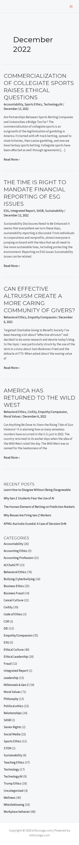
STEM (7, 748)
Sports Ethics (33, 104)
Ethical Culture (14, 650)
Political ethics (13, 706)
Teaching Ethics (14, 762)
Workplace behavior (17, 812)
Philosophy (11, 699)
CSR (6, 621)
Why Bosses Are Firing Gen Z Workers (27, 515)
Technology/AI (53, 104)
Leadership (11, 678)
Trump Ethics (12, 783)
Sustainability (54, 211)
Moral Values (12, 416)
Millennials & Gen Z (16, 685)
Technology (11, 769)
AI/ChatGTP (11, 565)
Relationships (13, 713)
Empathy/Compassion (42, 317)
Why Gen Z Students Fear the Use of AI (29, 498)
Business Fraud (14, 593)
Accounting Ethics (15, 551)
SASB (40, 211)
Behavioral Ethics (15, 317)
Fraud (8, 664)
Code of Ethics (13, 614)
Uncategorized (14, 791)
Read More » (12, 159)
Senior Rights (12, 727)
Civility (32, 412)
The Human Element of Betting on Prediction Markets (39, 507)
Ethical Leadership (16, 657)
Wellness (9, 798)
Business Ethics (14, 586)
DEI (6, 628)
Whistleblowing (14, 805)
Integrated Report (22, 211)
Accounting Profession (18, 558)
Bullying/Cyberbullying (19, 579)
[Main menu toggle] (71, 6)
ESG (6, 211)
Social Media (12, 734)
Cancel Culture (13, 600)
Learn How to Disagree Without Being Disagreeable (37, 490)
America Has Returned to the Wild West (39, 397)
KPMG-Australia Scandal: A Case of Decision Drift (35, 524)
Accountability (13, 104)
